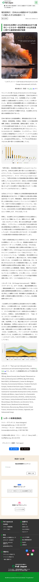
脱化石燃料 (8, 5)
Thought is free (29, 577)
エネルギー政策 (12, 491)
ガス (18, 491)
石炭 (30, 491)
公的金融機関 (24, 491)
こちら (31, 88)
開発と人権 (31, 473)
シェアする (15, 449)
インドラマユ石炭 (20, 509)
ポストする (26, 449)
